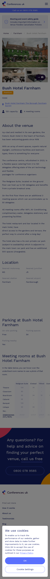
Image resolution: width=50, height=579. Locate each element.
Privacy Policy (26, 553)
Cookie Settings (25, 569)
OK (25, 560)
